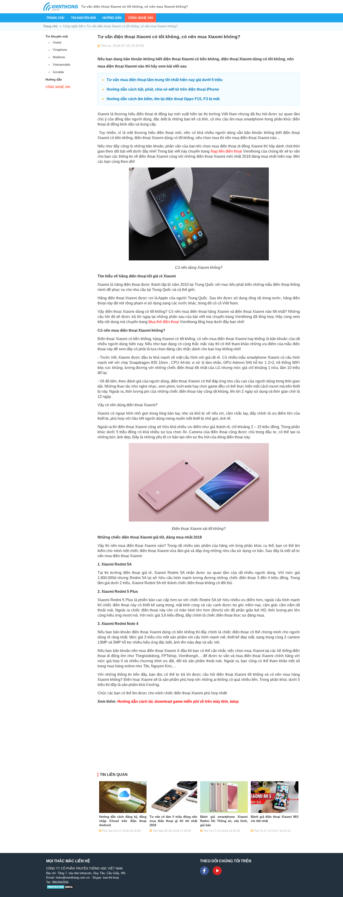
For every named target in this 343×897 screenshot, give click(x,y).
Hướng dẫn (111, 18)
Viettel (57, 42)
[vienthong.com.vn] (60, 6)
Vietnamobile (61, 64)
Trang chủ (55, 18)
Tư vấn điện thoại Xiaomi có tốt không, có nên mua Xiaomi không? (132, 26)
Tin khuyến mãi (83, 18)
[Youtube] (217, 870)
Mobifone (59, 57)
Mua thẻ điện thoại (163, 322)
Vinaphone (60, 49)
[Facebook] (204, 870)
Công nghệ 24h (140, 18)
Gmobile (58, 72)
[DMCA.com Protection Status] (60, 888)
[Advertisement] (199, 740)
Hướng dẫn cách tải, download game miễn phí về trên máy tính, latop (178, 701)
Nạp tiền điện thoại (226, 151)
